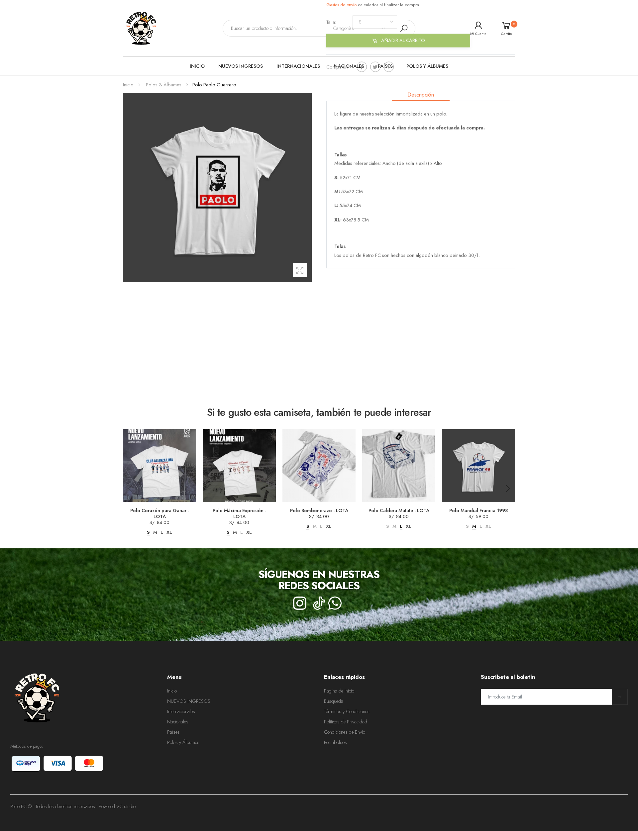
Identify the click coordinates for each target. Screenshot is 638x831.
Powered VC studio (117, 806)
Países (173, 732)
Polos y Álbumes (183, 742)
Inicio (172, 691)
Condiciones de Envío (344, 732)
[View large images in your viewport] (300, 270)
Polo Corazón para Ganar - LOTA (159, 513)
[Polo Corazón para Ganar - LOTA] (159, 465)
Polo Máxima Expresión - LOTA (239, 513)
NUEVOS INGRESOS (188, 701)
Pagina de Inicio (339, 691)
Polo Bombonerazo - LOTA (319, 510)
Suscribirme (620, 696)
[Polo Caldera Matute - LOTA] (398, 465)
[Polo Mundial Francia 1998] (478, 465)
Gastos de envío (342, 4)
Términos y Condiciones (347, 711)
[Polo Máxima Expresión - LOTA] (239, 465)
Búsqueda (333, 701)
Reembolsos (335, 742)
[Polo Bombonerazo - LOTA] (319, 465)
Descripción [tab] (420, 94)
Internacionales (181, 711)
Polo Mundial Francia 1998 (478, 510)
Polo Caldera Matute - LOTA (399, 510)
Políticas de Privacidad (345, 721)
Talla (331, 22)
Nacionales (177, 721)
